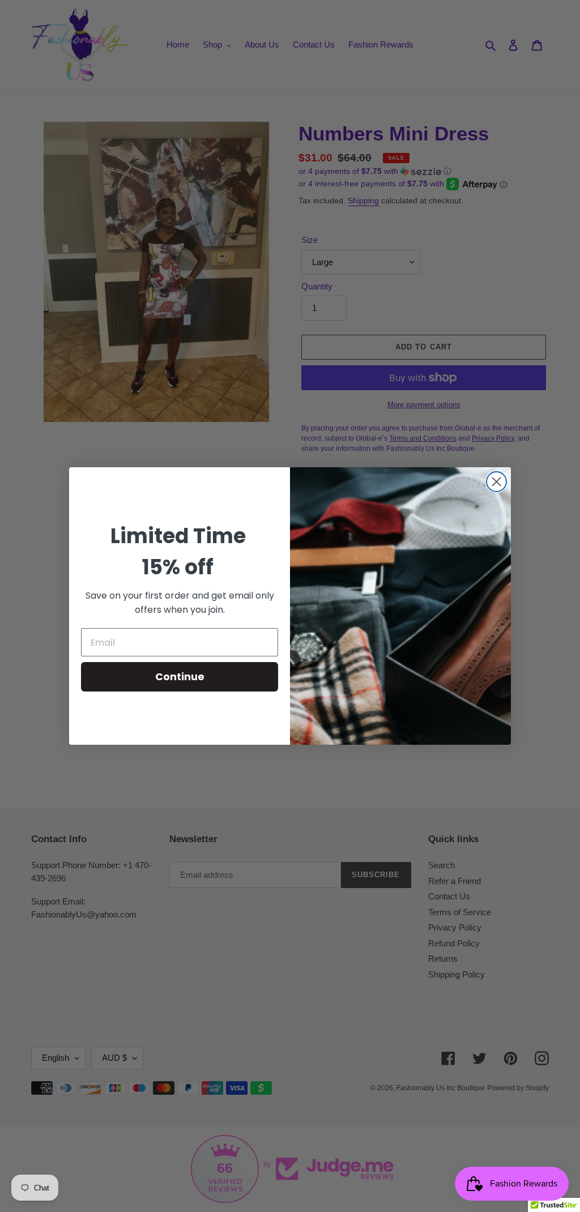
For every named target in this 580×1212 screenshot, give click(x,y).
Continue (179, 676)
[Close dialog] (496, 482)
